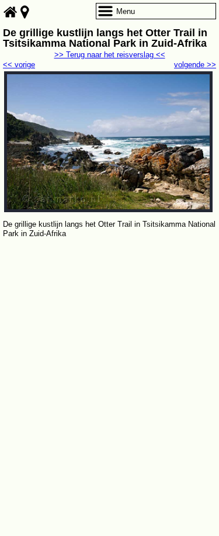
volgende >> (195, 64)
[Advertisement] (109, 355)
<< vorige (19, 64)
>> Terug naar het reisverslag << (109, 54)
